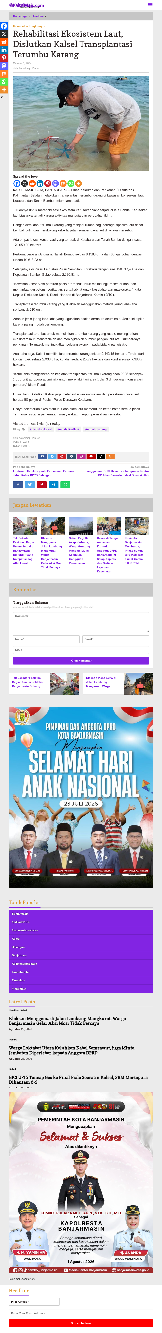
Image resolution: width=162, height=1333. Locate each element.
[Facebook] (16, 183)
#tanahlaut (19, 988)
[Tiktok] (101, 456)
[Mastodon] (55, 183)
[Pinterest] (47, 183)
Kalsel (16, 938)
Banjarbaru (19, 955)
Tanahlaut (18, 980)
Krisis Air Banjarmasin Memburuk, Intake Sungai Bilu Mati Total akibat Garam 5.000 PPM (134, 551)
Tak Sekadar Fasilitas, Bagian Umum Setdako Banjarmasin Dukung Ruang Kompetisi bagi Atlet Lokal (24, 551)
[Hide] (1, 97)
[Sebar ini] (18, 484)
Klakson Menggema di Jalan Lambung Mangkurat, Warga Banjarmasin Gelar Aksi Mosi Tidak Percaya (51, 553)
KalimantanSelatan (24, 963)
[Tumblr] (71, 456)
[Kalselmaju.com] (26, 6)
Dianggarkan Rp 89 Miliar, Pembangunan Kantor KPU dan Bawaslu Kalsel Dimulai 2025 (117, 471)
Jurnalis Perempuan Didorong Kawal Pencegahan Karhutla (69, 1081)
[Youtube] (91, 456)
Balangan (18, 947)
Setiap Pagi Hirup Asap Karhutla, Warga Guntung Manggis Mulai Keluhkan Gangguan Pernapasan (80, 551)
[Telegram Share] (53, 484)
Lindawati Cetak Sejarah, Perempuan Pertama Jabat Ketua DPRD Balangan (43, 471)
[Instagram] (81, 456)
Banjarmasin (20, 913)
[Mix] (63, 183)
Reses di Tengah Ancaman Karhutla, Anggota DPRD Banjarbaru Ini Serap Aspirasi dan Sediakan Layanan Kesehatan (108, 555)
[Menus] (150, 5)
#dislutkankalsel (41, 429)
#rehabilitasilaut (68, 429)
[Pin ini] (42, 484)
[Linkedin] (40, 183)
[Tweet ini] (30, 484)
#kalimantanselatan (25, 930)
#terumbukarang (96, 429)
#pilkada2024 (20, 922)
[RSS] (110, 456)
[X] (24, 183)
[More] (78, 183)
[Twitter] (52, 456)
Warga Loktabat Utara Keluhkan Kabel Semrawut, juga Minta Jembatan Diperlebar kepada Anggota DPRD (71, 1025)
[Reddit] (32, 183)
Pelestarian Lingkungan (29, 26)
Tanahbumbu (21, 972)
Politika (13, 1014)
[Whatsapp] (70, 183)
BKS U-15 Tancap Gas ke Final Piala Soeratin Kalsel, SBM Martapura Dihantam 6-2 (78, 1054)
